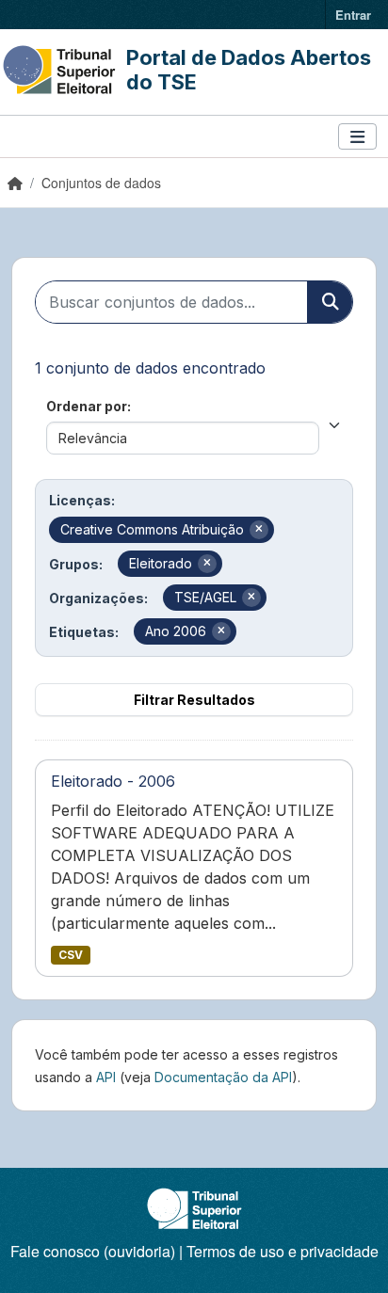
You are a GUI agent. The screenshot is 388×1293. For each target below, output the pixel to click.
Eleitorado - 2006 (113, 781)
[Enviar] (329, 302)
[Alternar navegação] (357, 137)
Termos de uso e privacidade (282, 1251)
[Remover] (259, 529)
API (106, 1077)
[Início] (15, 182)
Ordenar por (86, 406)
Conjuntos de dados (101, 182)
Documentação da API (223, 1077)
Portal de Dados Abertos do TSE (248, 69)
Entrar (353, 15)
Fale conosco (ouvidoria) (92, 1251)
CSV (70, 955)
